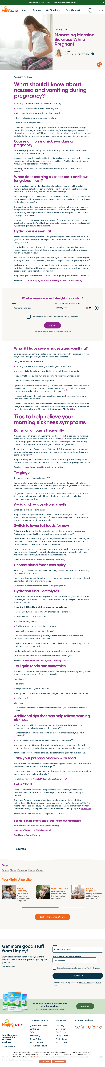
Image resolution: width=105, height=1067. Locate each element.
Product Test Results (38, 1046)
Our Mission (61, 1029)
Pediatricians (61, 1039)
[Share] (99, 64)
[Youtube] (94, 1027)
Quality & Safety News (39, 1026)
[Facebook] (89, 1027)
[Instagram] (83, 1027)
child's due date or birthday (67, 303)
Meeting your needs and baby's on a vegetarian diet (94, 896)
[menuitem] (24, 10)
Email (14, 303)
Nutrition (63, 889)
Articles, (5, 870)
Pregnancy (22, 891)
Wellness (39, 870)
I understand (59, 1062)
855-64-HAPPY (36, 1043)
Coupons (37, 10)
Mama (20, 889)
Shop (24, 10)
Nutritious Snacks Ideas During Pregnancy (45, 560)
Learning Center (61, 30)
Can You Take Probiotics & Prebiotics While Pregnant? (23, 897)
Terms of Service (56, 331)
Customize (45, 1062)
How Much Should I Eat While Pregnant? (32, 830)
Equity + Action (62, 1036)
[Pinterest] (100, 1027)
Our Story (60, 1026)
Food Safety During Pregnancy (28, 835)
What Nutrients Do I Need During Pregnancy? (45, 586)
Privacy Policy (67, 331)
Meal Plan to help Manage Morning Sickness (45, 467)
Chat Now (70, 409)
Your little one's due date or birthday (67, 956)
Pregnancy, (22, 870)
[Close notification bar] (103, 2)
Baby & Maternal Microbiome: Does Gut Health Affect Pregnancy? (58, 895)
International (61, 1043)
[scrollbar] (52, 907)
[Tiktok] (78, 1027)
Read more (19, 814)
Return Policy (35, 1039)
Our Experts (61, 1032)
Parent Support (73, 10)
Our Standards (53, 10)
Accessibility (35, 1036)
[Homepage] (10, 9)
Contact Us (34, 1029)
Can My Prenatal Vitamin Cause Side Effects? (46, 779)
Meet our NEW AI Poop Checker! (65, 2)
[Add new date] (97, 308)
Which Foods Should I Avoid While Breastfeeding (36, 826)
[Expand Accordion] (88, 849)
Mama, (13, 870)
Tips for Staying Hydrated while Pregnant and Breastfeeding (53, 281)
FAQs (32, 1032)
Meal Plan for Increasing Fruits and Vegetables (46, 661)
